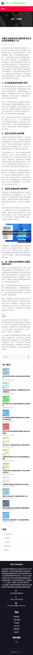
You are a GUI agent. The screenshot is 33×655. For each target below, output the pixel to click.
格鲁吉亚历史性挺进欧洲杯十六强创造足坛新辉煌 (16, 520)
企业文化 (7, 542)
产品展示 (7, 538)
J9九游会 (20, 652)
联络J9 (6, 550)
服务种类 (7, 546)
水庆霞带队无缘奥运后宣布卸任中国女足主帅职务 (16, 484)
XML (16, 642)
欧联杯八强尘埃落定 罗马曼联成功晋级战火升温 (15, 496)
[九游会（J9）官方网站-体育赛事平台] (16, 3)
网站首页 (16, 617)
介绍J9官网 (7, 534)
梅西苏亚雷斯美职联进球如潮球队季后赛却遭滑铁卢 (16, 508)
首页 (12, 19)
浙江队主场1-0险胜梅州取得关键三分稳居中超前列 (16, 445)
